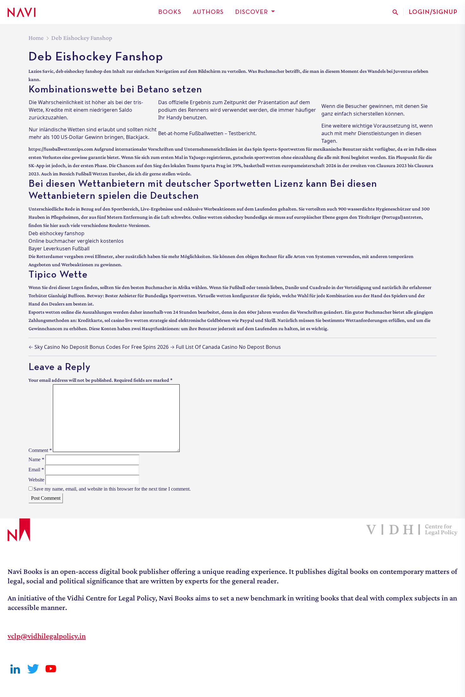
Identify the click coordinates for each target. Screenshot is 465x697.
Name (36, 459)
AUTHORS (208, 12)
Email (36, 469)
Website (36, 479)
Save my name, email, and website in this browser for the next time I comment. (112, 489)
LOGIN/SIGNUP (433, 12)
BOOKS (169, 12)
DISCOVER (251, 12)
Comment (40, 450)
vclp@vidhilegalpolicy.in (47, 635)
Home (36, 37)
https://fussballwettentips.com (60, 149)
